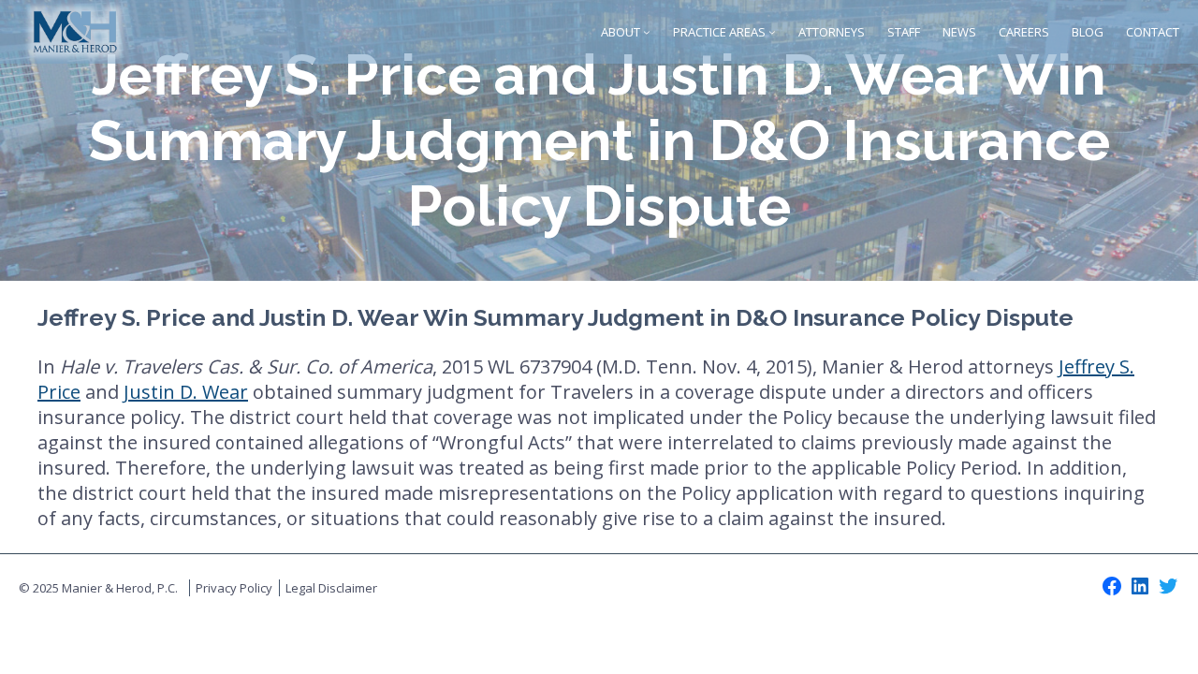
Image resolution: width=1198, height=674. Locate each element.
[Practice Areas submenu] (772, 32)
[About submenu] (646, 32)
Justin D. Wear (186, 391)
